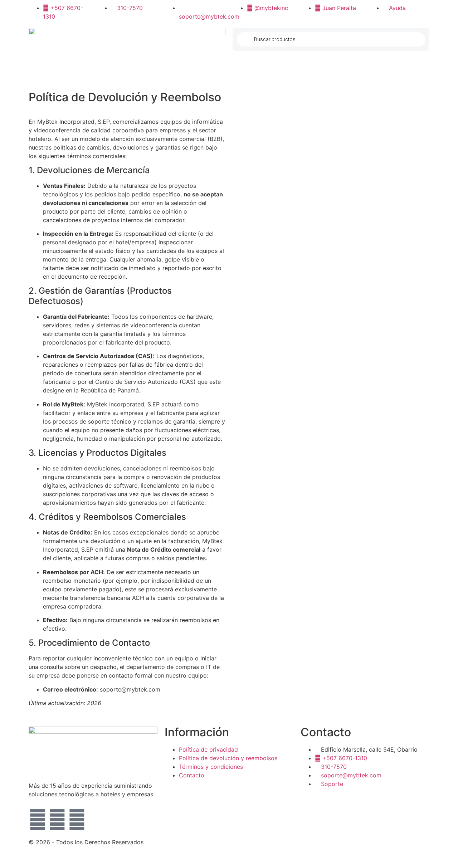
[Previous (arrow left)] (12, 425)
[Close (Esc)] (434, 8)
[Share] (450, 8)
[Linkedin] (77, 820)
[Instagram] (38, 820)
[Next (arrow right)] (445, 425)
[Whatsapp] (57, 820)
